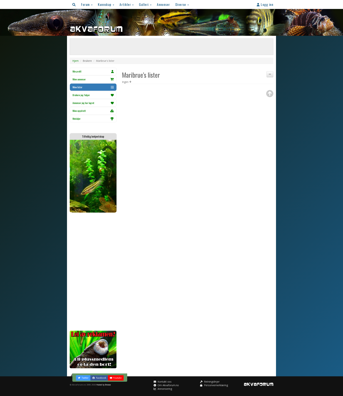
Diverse (181, 4)
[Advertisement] (93, 271)
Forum (86, 4)
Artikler (126, 4)
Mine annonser (79, 79)
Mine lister (77, 87)
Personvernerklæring (215, 385)
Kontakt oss (164, 381)
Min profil (77, 71)
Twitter (85, 377)
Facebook (101, 377)
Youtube (117, 377)
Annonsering (164, 388)
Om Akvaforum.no (168, 385)
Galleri (144, 4)
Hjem (75, 60)
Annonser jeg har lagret (83, 103)
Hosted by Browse (103, 384)
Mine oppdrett (79, 111)
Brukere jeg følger (81, 95)
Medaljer (77, 118)
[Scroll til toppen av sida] (269, 93)
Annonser (163, 4)
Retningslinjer (211, 381)
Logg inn (266, 4)
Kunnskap (105, 4)
